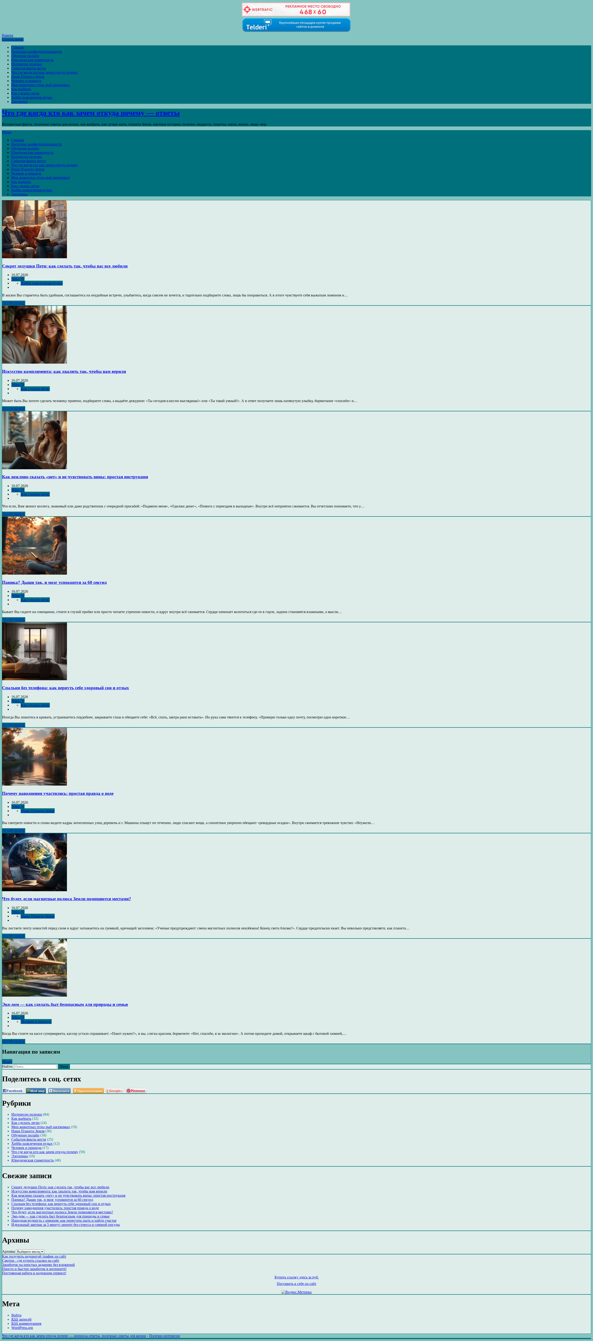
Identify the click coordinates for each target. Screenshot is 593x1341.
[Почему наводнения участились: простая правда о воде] (34, 784)
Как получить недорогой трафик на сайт (34, 1256)
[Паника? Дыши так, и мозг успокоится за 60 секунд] (34, 573)
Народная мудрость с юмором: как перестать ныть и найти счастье (64, 1220)
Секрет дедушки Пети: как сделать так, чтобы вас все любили (65, 266)
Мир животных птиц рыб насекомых (40, 85)
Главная (17, 47)
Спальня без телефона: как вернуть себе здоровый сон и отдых (65, 687)
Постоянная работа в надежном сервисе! (34, 1273)
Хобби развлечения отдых (31, 97)
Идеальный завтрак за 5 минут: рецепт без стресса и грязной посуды (65, 1225)
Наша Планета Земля (27, 77)
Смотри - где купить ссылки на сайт (30, 1260)
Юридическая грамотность (32, 60)
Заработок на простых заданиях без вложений (38, 1265)
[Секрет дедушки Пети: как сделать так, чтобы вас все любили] (34, 257)
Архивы (8, 1251)
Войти (16, 1315)
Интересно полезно (26, 64)
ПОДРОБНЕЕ (14, 303)
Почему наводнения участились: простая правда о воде (58, 793)
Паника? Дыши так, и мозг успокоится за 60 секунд (54, 582)
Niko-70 (18, 279)
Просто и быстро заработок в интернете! (34, 1269)
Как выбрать (21, 89)
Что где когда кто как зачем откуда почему (44, 72)
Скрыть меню (13, 39)
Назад (7, 1062)
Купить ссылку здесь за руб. (296, 1277)
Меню (7, 132)
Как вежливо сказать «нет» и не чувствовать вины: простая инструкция (75, 476)
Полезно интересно (164, 1336)
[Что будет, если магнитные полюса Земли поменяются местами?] (34, 890)
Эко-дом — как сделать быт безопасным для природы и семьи (65, 1004)
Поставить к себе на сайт (296, 1284)
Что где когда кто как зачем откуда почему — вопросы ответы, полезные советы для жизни (74, 1336)
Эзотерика (19, 102)
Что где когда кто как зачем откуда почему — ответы (91, 113)
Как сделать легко (25, 93)
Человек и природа (26, 81)
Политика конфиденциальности (36, 52)
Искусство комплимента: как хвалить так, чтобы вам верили (64, 371)
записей (21, 1319)
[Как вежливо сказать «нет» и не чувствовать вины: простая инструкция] (34, 468)
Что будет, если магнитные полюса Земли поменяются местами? (66, 898)
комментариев (26, 1323)
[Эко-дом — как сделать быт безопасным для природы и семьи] (34, 995)
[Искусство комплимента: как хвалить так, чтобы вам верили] (34, 362)
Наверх (7, 35)
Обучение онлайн (25, 56)
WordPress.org (22, 1328)
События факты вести (28, 68)
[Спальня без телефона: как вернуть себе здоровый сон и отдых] (34, 679)
